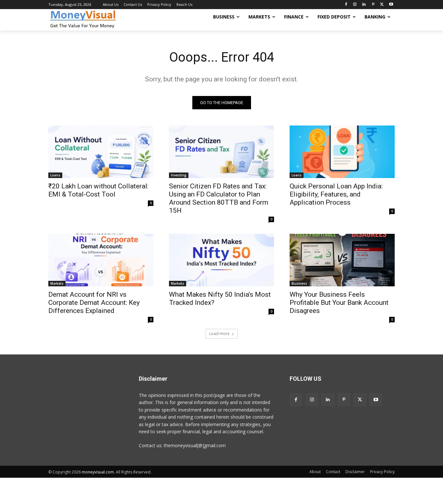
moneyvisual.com (98, 472)
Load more (219, 333)
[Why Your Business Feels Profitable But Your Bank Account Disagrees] (342, 260)
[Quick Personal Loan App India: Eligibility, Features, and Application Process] (342, 151)
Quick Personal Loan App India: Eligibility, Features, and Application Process (336, 194)
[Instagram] (355, 4)
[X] (382, 4)
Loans (55, 175)
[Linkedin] (364, 4)
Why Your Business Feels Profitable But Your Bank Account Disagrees (339, 303)
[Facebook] (346, 4)
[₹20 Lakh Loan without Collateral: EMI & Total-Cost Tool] (100, 151)
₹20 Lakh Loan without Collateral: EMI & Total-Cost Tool (98, 190)
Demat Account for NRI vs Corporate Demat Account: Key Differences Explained (94, 303)
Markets (57, 283)
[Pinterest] (373, 4)
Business (299, 283)
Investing (178, 175)
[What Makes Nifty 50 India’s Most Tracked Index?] (221, 260)
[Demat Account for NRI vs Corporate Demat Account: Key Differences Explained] (100, 260)
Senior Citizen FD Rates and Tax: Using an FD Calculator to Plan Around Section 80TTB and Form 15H (218, 198)
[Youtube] (391, 4)
